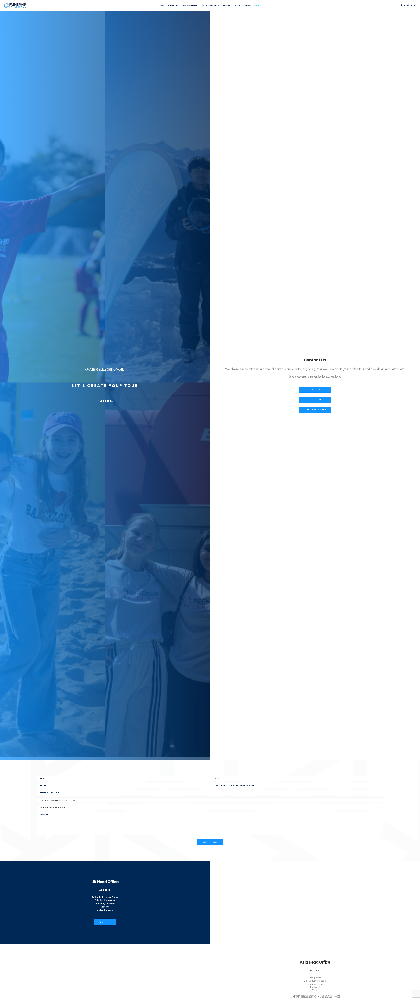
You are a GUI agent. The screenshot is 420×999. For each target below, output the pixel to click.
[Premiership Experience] (15, 5)
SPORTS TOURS (172, 5)
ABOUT (237, 5)
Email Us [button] (316, 400)
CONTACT (257, 5)
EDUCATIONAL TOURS (209, 5)
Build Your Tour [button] (316, 410)
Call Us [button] (316, 390)
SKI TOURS (226, 5)
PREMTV (248, 5)
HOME (161, 5)
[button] (401, 5)
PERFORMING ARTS (190, 5)
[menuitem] (161, 5)
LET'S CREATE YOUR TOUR (105, 385)
